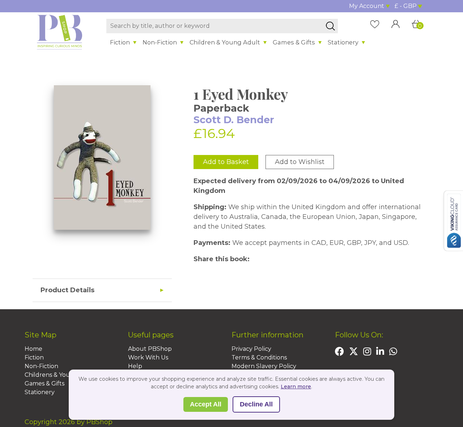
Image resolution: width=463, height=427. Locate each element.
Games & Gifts (294, 42)
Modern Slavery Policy (264, 366)
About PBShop (150, 348)
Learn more (296, 386)
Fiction (120, 42)
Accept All (205, 404)
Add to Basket (226, 162)
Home (33, 348)
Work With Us (148, 357)
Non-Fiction (160, 42)
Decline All (256, 404)
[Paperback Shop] (59, 31)
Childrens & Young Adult (60, 374)
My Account (366, 6)
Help (135, 366)
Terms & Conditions (259, 357)
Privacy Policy (251, 348)
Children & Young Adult (225, 42)
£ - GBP (406, 6)
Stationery (343, 42)
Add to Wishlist (299, 162)
